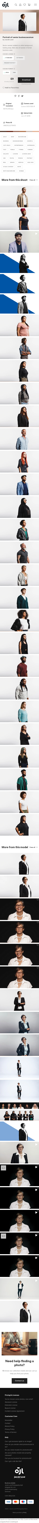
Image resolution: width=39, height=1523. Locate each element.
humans (30, 149)
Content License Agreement (14, 1411)
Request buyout (9, 63)
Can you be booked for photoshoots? (18, 1458)
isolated (6, 154)
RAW (14, 72)
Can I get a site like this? (13, 1461)
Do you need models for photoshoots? (18, 1450)
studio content (8, 166)
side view (30, 162)
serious (20, 162)
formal (21, 149)
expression (30, 145)
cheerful (30, 141)
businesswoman (18, 141)
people (12, 158)
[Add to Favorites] (38, 187)
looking (15, 154)
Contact (7, 1423)
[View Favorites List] (25, 4)
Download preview (26, 84)
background (22, 136)
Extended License (11, 1405)
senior (12, 162)
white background (9, 171)
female (12, 149)
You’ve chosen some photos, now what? (19, 1399)
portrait (29, 158)
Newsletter (8, 1420)
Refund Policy (9, 1426)
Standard (8, 57)
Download (26, 80)
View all (32, 180)
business (6, 141)
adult (5, 136)
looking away (26, 154)
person (20, 158)
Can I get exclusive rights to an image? (18, 1441)
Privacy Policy (9, 1429)
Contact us (19, 1381)
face (4, 149)
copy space (6, 145)
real (4, 162)
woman (21, 171)
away (12, 136)
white (19, 166)
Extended (20, 57)
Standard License (11, 1402)
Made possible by (19, 1512)
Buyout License (10, 1408)
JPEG (7, 72)
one (4, 158)
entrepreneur (18, 145)
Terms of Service (10, 1432)
